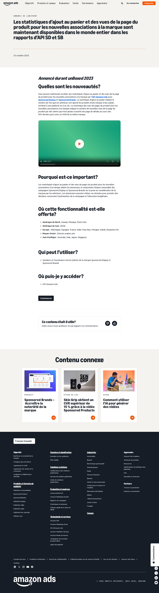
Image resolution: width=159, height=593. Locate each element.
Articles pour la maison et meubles (96, 486)
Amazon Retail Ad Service (59, 535)
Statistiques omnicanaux (58, 504)
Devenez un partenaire (132, 491)
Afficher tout (18, 516)
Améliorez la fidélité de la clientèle (22, 475)
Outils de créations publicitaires (56, 481)
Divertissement (92, 467)
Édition (89, 495)
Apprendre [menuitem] (128, 452)
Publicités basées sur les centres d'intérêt (84, 559)
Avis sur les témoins (110, 559)
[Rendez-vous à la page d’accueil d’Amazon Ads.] (35, 581)
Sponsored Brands (67, 100)
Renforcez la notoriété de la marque (23, 457)
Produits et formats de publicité (24, 485)
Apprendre (102, 3)
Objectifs (29, 3)
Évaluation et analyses (60, 489)
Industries (91, 452)
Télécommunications (94, 499)
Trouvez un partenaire (131, 487)
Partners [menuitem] (128, 483)
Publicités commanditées (22, 490)
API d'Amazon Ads (56, 528)
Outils (76, 3)
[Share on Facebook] (156, 568)
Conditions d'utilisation (37, 559)
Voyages (90, 506)
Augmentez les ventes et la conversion (23, 470)
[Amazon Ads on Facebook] (32, 567)
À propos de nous (20, 559)
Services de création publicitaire (61, 476)
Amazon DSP (54, 521)
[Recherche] (122, 3)
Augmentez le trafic (20, 465)
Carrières (17, 563)
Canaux (90, 513)
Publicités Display (19, 501)
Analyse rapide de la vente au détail (60, 509)
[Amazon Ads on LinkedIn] (15, 567)
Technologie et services (60, 516)
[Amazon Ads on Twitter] (19, 567)
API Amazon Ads (100, 97)
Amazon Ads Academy (131, 456)
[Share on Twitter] (156, 573)
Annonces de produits (131, 460)
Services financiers (93, 475)
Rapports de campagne (58, 500)
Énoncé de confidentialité (58, 559)
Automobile (91, 456)
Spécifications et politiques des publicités (134, 468)
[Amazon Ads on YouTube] (27, 567)
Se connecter (133, 3)
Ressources (128, 464)
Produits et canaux (46, 3)
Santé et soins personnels (96, 482)
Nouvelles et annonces (132, 476)
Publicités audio (19, 509)
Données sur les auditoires (59, 456)
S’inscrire (149, 3)
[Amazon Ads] (9, 3)
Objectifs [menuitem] (17, 452)
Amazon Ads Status (128, 559)
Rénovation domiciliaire (95, 491)
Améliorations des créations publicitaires (60, 472)
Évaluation (64, 3)
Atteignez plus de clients (22, 462)
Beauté (89, 460)
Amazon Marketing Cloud (59, 524)
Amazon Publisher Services (59, 532)
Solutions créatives (58, 467)
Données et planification (60, 452)
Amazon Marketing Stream (59, 497)
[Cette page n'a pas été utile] (107, 324)
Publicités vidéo (19, 505)
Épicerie (89, 478)
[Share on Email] (156, 582)
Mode (89, 471)
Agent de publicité (56, 544)
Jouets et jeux (92, 502)
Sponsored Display (47, 100)
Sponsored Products (20, 494)
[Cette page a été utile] (114, 324)
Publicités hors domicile (22, 512)
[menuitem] (24, 498)
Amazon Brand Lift (56, 493)
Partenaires (87, 3)
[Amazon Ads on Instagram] (23, 567)
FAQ (125, 473)
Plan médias (54, 460)
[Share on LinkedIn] (156, 578)
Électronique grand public (95, 464)
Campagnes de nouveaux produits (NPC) (58, 540)
